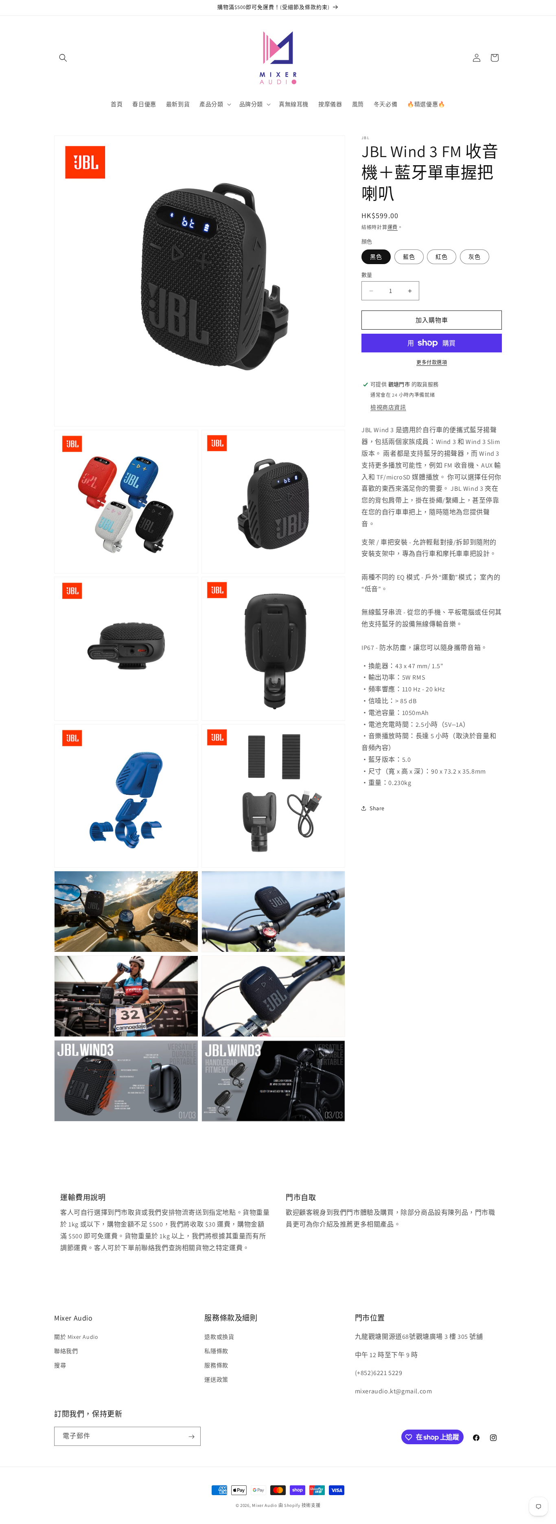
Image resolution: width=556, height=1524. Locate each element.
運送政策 (216, 1379)
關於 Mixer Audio (76, 1336)
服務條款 (216, 1365)
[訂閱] (191, 1436)
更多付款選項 (431, 362)
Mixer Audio (264, 1505)
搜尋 (60, 1365)
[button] (63, 58)
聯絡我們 (66, 1350)
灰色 (474, 256)
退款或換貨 (219, 1336)
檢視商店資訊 (388, 407)
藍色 (409, 256)
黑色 (376, 256)
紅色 (442, 256)
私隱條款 (216, 1350)
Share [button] (377, 807)
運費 (392, 227)
